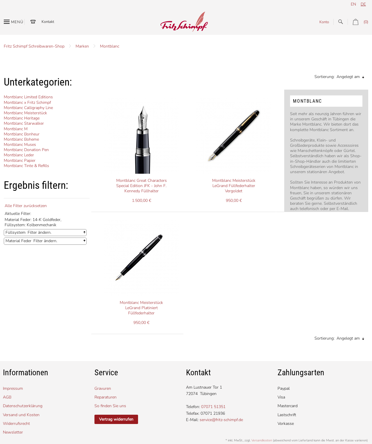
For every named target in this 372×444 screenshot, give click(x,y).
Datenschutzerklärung (22, 406)
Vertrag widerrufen (116, 419)
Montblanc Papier (19, 160)
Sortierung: (324, 76)
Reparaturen (105, 397)
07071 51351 (213, 406)
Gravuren (102, 388)
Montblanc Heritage (22, 118)
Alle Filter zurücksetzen (26, 206)
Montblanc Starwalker (24, 123)
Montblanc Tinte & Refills (26, 165)
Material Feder (18, 241)
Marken (82, 46)
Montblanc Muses (20, 144)
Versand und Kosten (21, 415)
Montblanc (109, 46)
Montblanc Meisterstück (25, 113)
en (353, 4)
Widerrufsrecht (16, 423)
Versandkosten (261, 440)
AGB (7, 397)
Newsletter (13, 432)
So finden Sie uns (110, 406)
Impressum (13, 388)
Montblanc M (16, 129)
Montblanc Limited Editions (28, 97)
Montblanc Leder (19, 155)
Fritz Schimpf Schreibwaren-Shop (34, 46)
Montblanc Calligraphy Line (28, 107)
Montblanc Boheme (21, 139)
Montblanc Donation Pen (26, 150)
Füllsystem (16, 232)
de (363, 4)
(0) (366, 22)
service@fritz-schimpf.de (221, 420)
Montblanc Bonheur (22, 134)
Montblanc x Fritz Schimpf (27, 102)
